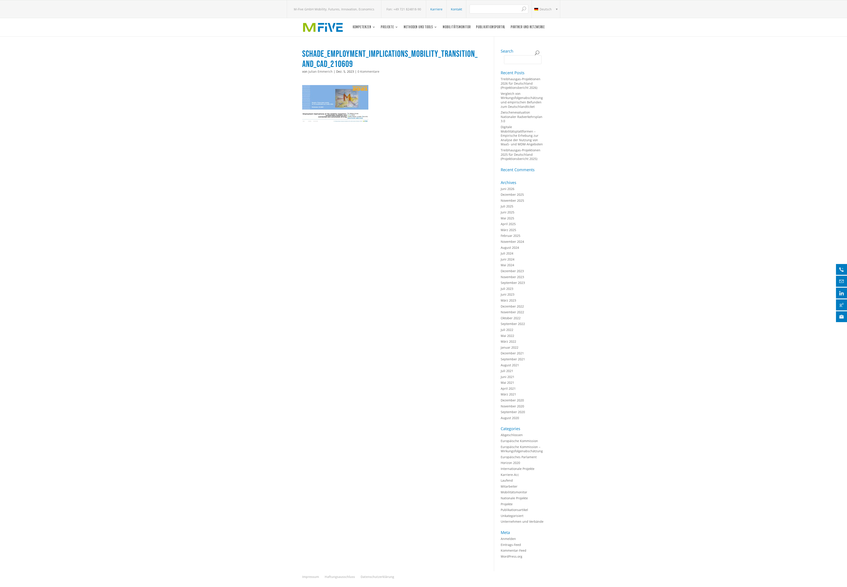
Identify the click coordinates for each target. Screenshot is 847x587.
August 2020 (510, 418)
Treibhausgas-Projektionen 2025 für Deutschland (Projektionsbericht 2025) (520, 154)
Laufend (507, 480)
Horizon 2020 (510, 463)
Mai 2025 (507, 218)
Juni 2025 (507, 212)
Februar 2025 (510, 236)
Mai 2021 (507, 382)
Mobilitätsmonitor (457, 27)
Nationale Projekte (514, 498)
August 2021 (510, 365)
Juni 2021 (507, 377)
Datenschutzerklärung (377, 577)
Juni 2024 (507, 259)
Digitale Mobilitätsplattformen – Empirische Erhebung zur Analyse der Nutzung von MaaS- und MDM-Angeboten (522, 135)
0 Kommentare (368, 71)
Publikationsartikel (514, 510)
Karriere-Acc (510, 475)
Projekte (387, 27)
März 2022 (508, 341)
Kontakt (456, 9)
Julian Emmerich (320, 71)
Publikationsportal (490, 27)
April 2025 (508, 224)
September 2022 (513, 324)
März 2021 (508, 394)
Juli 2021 (507, 371)
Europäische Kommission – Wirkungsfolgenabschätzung (522, 449)
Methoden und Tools (418, 27)
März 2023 (508, 300)
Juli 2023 (507, 289)
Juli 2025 (507, 206)
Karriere (436, 9)
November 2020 (512, 406)
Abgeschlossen (512, 435)
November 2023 (512, 277)
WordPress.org (511, 556)
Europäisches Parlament (519, 457)
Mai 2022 (507, 336)
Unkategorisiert (512, 516)
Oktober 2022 (511, 318)
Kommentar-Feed (513, 550)
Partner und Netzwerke (528, 27)
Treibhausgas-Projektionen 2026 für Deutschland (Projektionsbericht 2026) (520, 83)
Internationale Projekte (517, 469)
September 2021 (513, 359)
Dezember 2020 (512, 400)
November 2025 (512, 200)
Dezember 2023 (512, 271)
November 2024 (512, 241)
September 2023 (513, 283)
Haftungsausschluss (340, 577)
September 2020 (513, 412)
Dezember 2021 (512, 353)
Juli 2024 (507, 253)
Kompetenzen (362, 27)
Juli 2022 (507, 330)
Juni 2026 (507, 189)
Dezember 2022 (512, 306)
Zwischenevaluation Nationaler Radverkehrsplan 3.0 (521, 116)
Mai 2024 (507, 265)
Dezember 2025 (512, 194)
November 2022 (512, 312)
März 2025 (508, 230)
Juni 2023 (507, 294)
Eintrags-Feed (511, 545)
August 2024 (510, 247)
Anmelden (508, 539)
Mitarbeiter (509, 486)
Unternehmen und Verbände (522, 521)
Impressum (310, 577)
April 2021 (508, 388)
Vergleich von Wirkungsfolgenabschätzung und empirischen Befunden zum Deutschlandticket (522, 100)
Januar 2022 (509, 347)
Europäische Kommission (519, 441)
